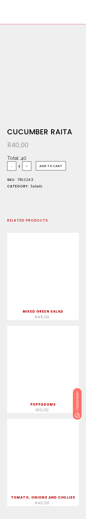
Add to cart (50, 166)
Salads (37, 186)
